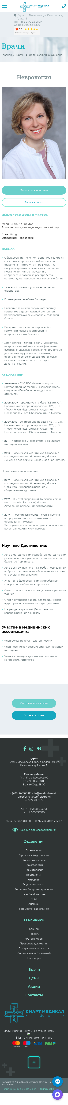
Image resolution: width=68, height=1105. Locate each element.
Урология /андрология (34, 855)
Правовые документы (34, 943)
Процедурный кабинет (34, 908)
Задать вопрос (34, 202)
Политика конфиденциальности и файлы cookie (28, 1089)
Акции (34, 986)
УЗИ (34, 899)
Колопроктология (34, 860)
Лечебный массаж (34, 894)
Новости (34, 933)
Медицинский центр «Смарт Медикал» (28, 1031)
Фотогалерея (34, 938)
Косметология (34, 869)
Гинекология (34, 850)
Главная (7, 54)
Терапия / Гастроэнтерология (34, 889)
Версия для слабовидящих (38, 829)
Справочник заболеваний (34, 953)
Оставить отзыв (34, 715)
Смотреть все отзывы (34, 703)
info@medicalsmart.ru (45, 793)
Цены (34, 978)
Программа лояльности (34, 948)
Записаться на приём (34, 190)
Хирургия (34, 879)
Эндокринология (34, 884)
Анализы (34, 904)
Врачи (20, 54)
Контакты (34, 995)
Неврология (34, 874)
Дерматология (34, 865)
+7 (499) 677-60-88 (20, 793)
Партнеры (34, 958)
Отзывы (34, 929)
